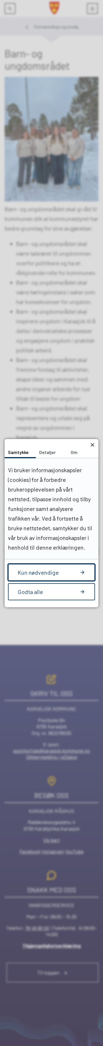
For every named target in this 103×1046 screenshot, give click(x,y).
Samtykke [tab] (18, 452)
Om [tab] (74, 452)
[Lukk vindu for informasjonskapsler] (92, 445)
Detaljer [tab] (47, 452)
